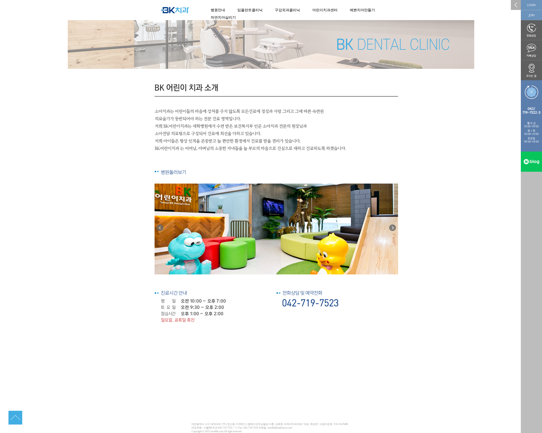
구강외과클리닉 (287, 10)
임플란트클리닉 (250, 10)
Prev (160, 227)
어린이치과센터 (324, 10)
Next (392, 227)
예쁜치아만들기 (362, 10)
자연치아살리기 (223, 17)
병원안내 (218, 10)
